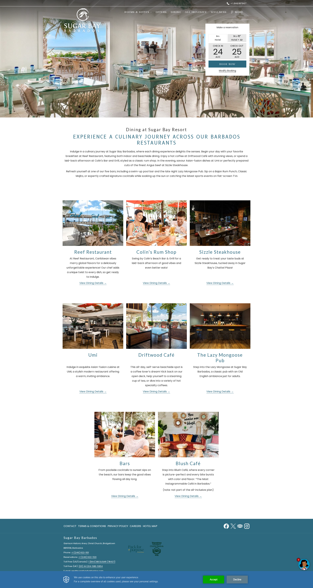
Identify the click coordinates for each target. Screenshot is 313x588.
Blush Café (188, 463)
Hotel (221, 38)
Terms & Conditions (92, 526)
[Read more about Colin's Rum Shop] (156, 223)
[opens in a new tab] (157, 548)
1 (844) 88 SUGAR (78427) (101, 561)
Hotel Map (150, 526)
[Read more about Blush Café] (188, 434)
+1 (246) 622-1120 (87, 557)
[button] (218, 51)
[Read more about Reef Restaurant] (93, 223)
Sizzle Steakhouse (220, 252)
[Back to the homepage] (82, 20)
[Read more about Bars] (124, 434)
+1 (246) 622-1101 (80, 552)
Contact (70, 526)
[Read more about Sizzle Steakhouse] (220, 223)
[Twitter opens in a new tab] (233, 525)
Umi (93, 355)
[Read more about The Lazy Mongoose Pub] (220, 326)
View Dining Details (91, 283)
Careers (135, 526)
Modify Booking (227, 70)
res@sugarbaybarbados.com (87, 570)
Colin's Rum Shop (156, 252)
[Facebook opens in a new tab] (226, 525)
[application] (156, 579)
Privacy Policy (118, 526)
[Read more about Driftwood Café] (156, 326)
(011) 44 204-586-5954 (91, 566)
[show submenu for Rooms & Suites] (151, 12)
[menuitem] (136, 12)
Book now (227, 64)
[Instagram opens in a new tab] (246, 525)
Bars (125, 463)
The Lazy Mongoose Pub (220, 357)
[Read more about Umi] (93, 326)
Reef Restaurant (93, 252)
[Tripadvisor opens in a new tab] (240, 525)
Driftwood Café (156, 355)
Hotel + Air (238, 38)
